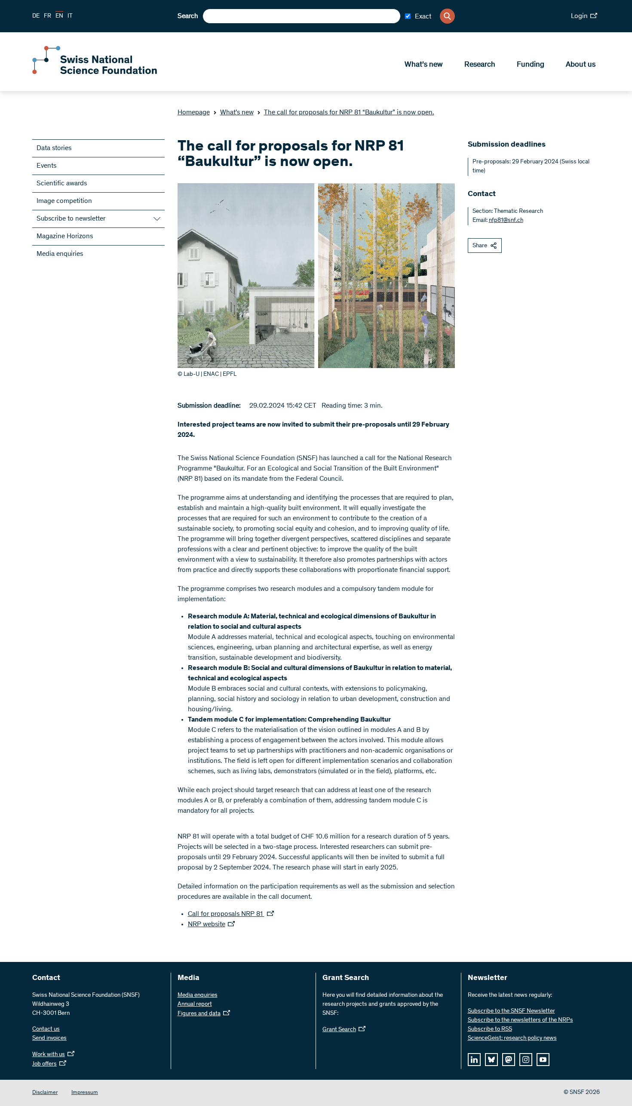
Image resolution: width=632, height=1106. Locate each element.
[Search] (447, 16)
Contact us (46, 1029)
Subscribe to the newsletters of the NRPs (520, 1020)
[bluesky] (491, 1059)
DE (36, 16)
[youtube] (543, 1059)
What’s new (424, 65)
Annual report (195, 1005)
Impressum (84, 1093)
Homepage (194, 112)
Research (479, 65)
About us (580, 65)
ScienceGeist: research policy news (512, 1038)
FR (47, 16)
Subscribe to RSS (490, 1029)
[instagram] (525, 1059)
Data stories (54, 148)
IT (70, 16)
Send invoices (49, 1038)
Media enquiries (60, 254)
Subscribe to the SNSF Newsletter (511, 1011)
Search (188, 16)
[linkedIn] (474, 1059)
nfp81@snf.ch (506, 221)
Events (46, 166)
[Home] (94, 72)
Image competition (64, 201)
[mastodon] (508, 1059)
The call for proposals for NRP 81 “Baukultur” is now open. (349, 112)
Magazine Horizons (65, 236)
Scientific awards (62, 183)
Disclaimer (45, 1093)
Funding (530, 65)
